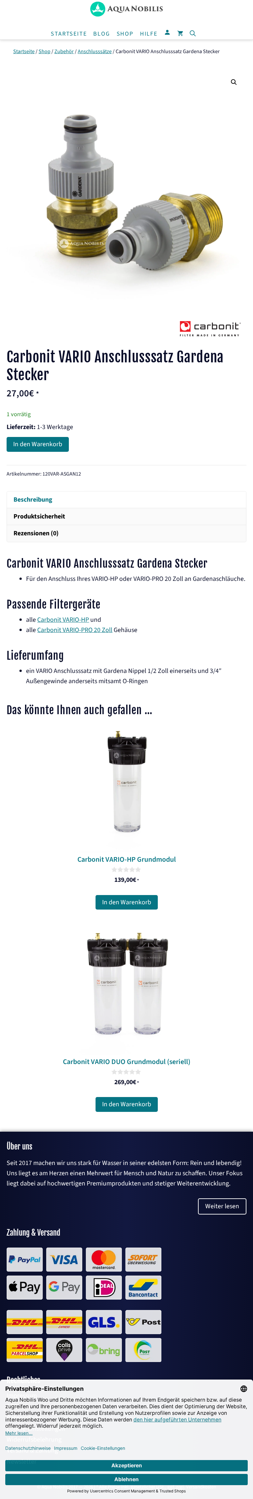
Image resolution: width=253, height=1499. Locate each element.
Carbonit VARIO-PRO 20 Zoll (74, 630)
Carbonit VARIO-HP (63, 619)
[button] (193, 34)
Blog (101, 34)
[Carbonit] (210, 336)
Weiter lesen (222, 1206)
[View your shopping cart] (180, 34)
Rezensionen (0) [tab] (36, 533)
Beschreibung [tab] (33, 499)
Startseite (69, 34)
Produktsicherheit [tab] (39, 516)
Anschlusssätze (95, 51)
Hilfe (148, 34)
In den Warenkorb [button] (126, 902)
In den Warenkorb (37, 444)
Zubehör (64, 51)
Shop (125, 34)
